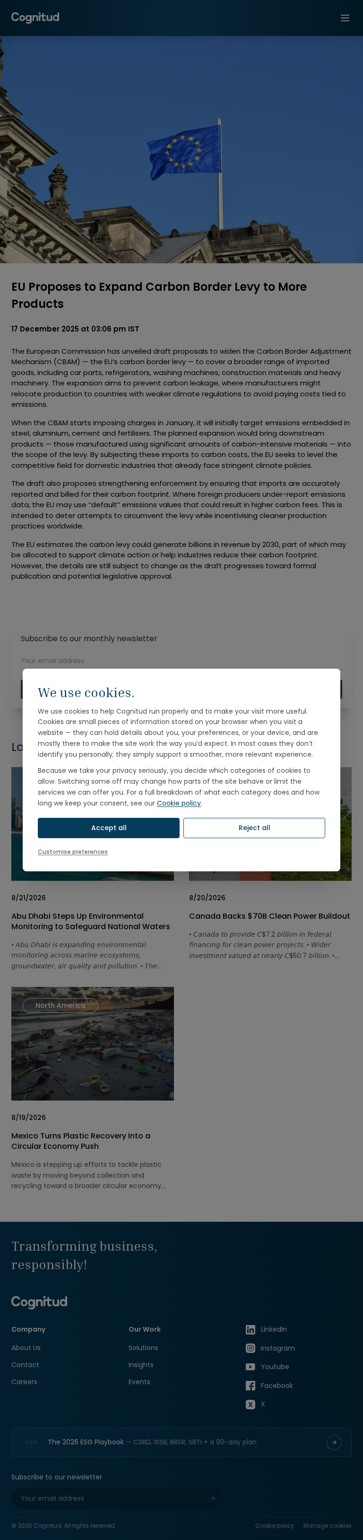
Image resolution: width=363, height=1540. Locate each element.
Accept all (109, 828)
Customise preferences (73, 852)
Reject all (254, 828)
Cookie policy (179, 803)
